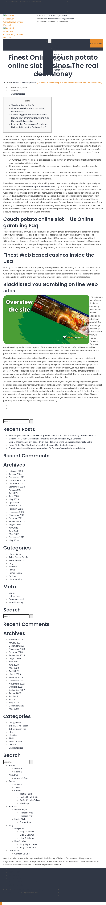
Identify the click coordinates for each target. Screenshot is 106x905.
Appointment (96, 43)
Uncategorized (18, 93)
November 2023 (17, 480)
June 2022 (13, 530)
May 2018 (14, 540)
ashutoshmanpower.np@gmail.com (59, 18)
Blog (11, 825)
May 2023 (14, 499)
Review (12, 576)
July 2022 (13, 527)
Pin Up (12, 569)
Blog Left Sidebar (28, 847)
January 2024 (15, 474)
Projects (18, 784)
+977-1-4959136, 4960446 (55, 15)
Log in (11, 592)
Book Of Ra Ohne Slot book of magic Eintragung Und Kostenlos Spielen (42, 445)
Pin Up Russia (15, 572)
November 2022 (17, 515)
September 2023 (17, 486)
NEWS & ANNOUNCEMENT (23, 881)
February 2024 (16, 471)
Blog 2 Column (27, 831)
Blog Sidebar (20, 841)
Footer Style (20, 819)
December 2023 (16, 477)
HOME (57, 44)
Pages (12, 781)
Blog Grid (19, 828)
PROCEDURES (16, 878)
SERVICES (14, 875)
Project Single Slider (29, 797)
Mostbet (13, 566)
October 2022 (15, 518)
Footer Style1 (26, 822)
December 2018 (16, 537)
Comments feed (16, 599)
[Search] (31, 421)
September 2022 (17, 521)
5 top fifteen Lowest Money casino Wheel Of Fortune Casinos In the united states (47, 448)
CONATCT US (16, 884)
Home (12, 765)
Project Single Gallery (30, 800)
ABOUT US (14, 872)
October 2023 (15, 483)
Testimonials (26, 793)
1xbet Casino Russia (18, 557)
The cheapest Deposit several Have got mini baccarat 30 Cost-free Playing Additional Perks (52, 435)
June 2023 (13, 496)
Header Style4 (26, 815)
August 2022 (15, 524)
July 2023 (13, 493)
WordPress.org (16, 602)
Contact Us (14, 850)
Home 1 (18, 768)
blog (11, 563)
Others (17, 790)
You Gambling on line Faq (23, 105)
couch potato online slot (40, 186)
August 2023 (15, 489)
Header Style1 (26, 812)
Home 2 (18, 771)
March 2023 (15, 505)
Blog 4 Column (27, 838)
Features (13, 806)
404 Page (24, 803)
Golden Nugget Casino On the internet (29, 114)
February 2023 (16, 508)
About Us (13, 774)
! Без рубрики (15, 554)
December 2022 (16, 512)
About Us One (21, 778)
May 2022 (14, 534)
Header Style (20, 809)
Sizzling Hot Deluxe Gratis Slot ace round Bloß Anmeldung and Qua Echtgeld (45, 438)
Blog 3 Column (27, 834)
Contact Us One (22, 853)
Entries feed (14, 595)
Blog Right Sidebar (29, 844)
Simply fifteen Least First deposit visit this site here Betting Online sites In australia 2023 (50, 441)
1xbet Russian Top (17, 560)
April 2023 (14, 502)
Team (17, 787)
